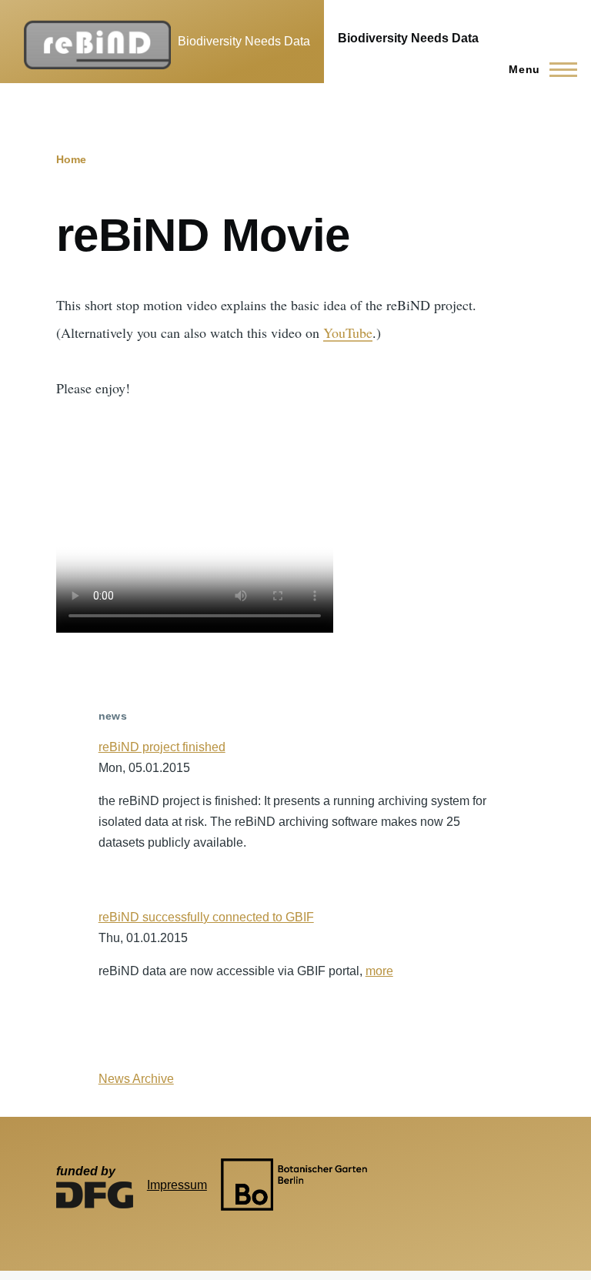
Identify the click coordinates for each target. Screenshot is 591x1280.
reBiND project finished (161, 747)
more (379, 971)
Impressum (177, 1184)
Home (71, 159)
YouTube (347, 332)
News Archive (136, 1078)
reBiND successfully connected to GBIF (206, 917)
